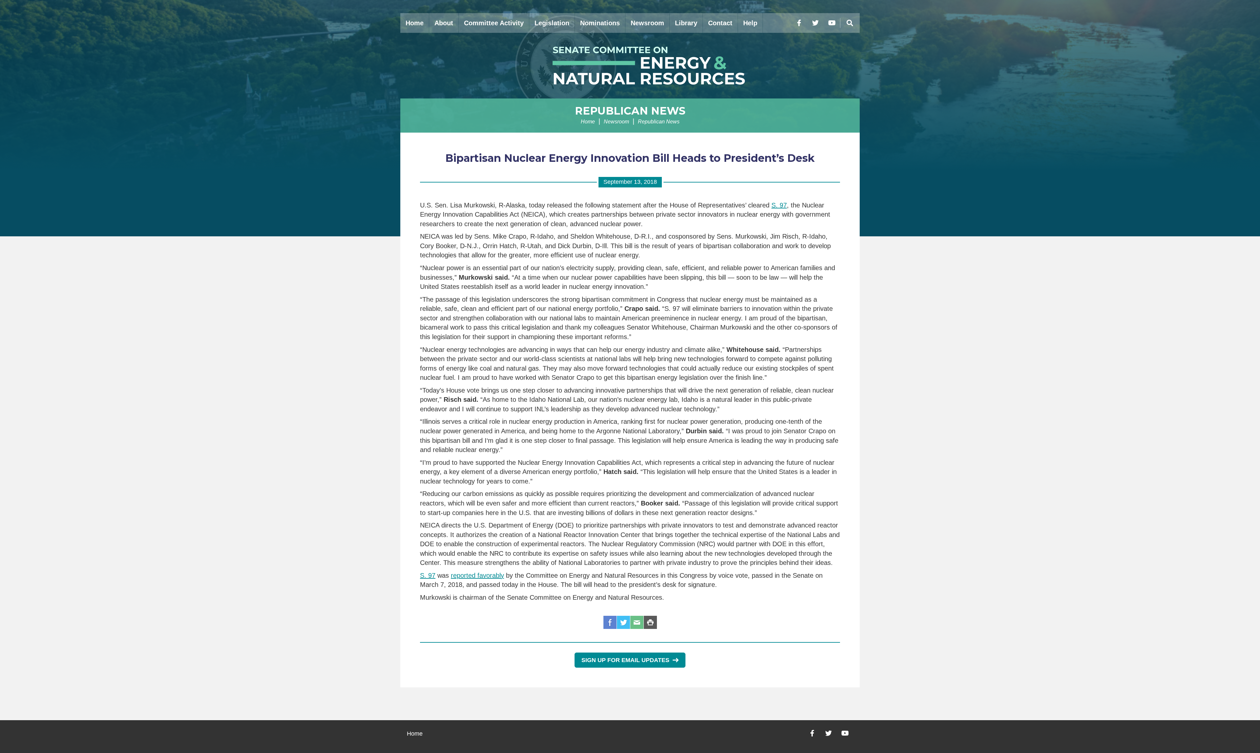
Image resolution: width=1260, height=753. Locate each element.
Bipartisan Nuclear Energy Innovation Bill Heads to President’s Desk (630, 158)
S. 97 (779, 205)
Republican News (630, 111)
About (443, 23)
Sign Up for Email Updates (625, 660)
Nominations (600, 23)
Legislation (552, 23)
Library (686, 23)
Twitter (623, 622)
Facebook (610, 622)
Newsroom (647, 23)
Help (750, 23)
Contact (720, 23)
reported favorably (477, 575)
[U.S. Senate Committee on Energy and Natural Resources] (630, 65)
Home (415, 23)
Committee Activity (494, 23)
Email (636, 622)
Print (650, 622)
